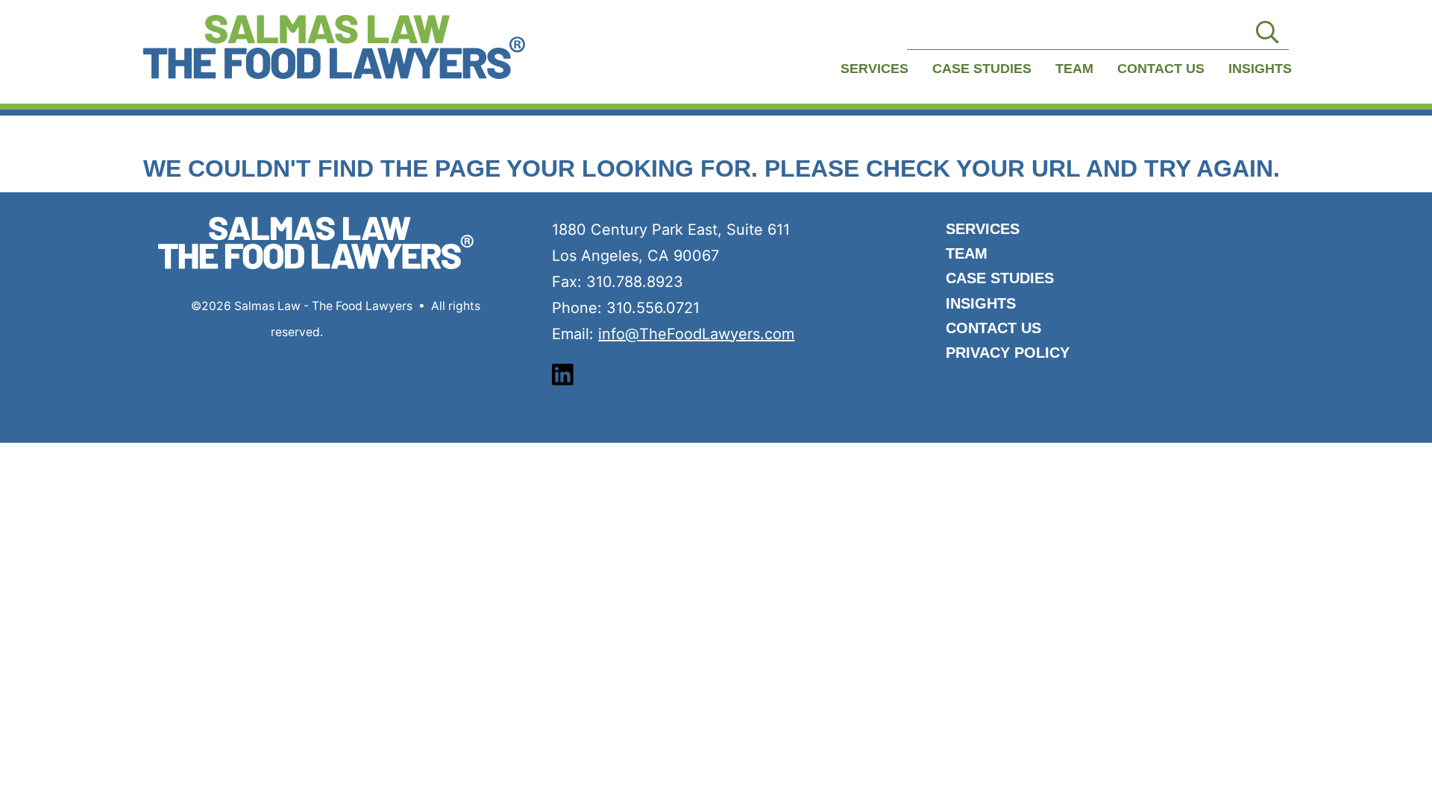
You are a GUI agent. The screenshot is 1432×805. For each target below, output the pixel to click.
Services (874, 68)
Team (1074, 68)
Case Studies (981, 68)
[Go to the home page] (334, 47)
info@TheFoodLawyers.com (696, 334)
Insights (1260, 68)
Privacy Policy (1008, 352)
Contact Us (1161, 68)
